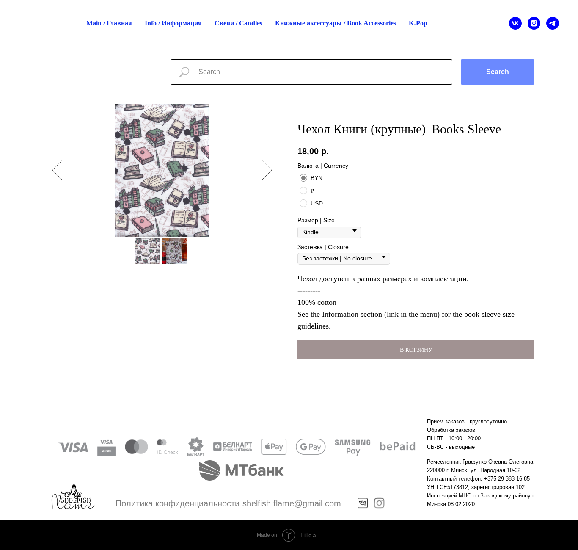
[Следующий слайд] (266, 170)
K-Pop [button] (418, 23)
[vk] (515, 23)
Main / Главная (109, 23)
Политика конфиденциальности (177, 503)
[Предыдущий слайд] (57, 170)
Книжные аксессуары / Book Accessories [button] (335, 23)
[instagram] (534, 23)
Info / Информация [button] (173, 23)
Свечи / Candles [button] (238, 23)
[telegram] (552, 23)
